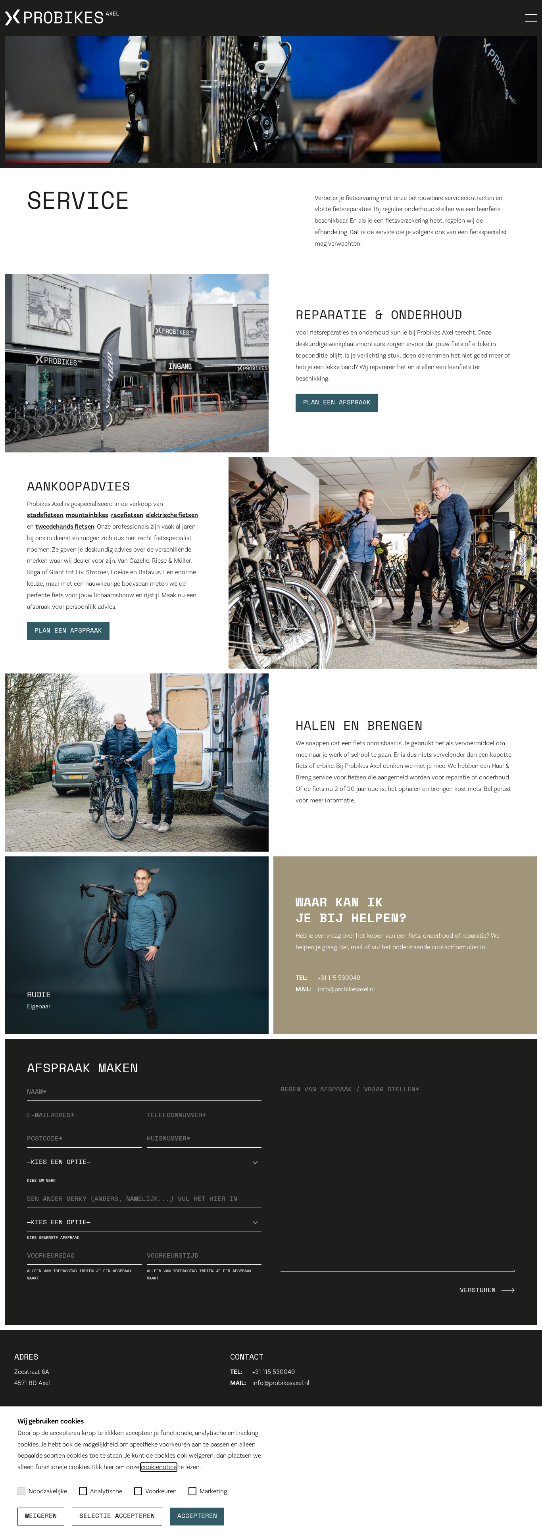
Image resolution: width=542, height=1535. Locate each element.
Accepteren (197, 1516)
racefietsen (127, 515)
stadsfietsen (45, 515)
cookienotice (159, 1467)
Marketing (213, 1491)
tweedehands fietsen (64, 527)
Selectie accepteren (117, 1516)
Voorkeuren (161, 1491)
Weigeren (41, 1516)
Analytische (106, 1491)
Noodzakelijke (48, 1491)
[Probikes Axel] (62, 18)
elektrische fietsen (172, 515)
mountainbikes (87, 515)
